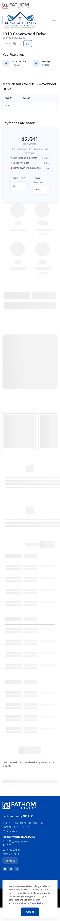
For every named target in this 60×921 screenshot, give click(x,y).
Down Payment (38, 180)
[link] (15, 5)
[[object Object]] (4, 869)
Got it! (30, 912)
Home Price (17, 178)
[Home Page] (20, 20)
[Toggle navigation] (54, 19)
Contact (10, 860)
